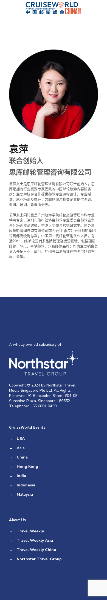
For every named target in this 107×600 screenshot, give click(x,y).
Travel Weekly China (36, 549)
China (22, 457)
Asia (21, 448)
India (21, 475)
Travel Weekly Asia (35, 540)
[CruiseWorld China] (53, 8)
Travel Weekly (30, 531)
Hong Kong (27, 466)
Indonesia (26, 485)
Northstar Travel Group (39, 559)
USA (21, 438)
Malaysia (25, 494)
